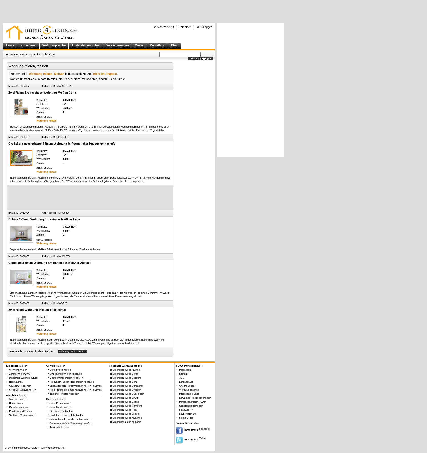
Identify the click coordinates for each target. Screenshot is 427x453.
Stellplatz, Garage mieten (22, 389)
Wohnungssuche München (127, 417)
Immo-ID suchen (200, 59)
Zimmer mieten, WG (20, 373)
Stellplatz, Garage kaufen (22, 415)
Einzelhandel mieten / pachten (66, 373)
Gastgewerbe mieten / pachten (66, 377)
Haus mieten (16, 381)
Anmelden (185, 27)
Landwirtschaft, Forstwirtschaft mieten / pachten (76, 385)
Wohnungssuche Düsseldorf (128, 393)
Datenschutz (186, 381)
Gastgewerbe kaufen (61, 411)
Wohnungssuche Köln (125, 409)
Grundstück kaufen (19, 407)
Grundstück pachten (20, 385)
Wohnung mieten (18, 369)
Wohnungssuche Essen (126, 401)
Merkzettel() (165, 27)
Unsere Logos (187, 385)
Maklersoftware (187, 413)
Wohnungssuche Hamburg (127, 405)
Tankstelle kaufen (59, 427)
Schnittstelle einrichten (191, 405)
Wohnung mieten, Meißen (72, 351)
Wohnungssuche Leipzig (126, 413)
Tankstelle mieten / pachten (64, 393)
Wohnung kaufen (18, 399)
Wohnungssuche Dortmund (128, 385)
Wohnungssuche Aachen (126, 369)
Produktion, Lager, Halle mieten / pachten (72, 381)
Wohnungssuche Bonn (125, 381)
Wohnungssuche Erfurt (125, 397)
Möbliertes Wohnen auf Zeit (23, 377)
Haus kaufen (16, 403)
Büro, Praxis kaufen (60, 403)
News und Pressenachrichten (195, 397)
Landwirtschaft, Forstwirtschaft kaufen (70, 419)
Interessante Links (189, 393)
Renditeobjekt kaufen (20, 411)
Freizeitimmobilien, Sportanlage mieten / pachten (76, 389)
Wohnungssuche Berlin (125, 373)
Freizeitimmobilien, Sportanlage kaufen (70, 423)
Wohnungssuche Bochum (127, 377)
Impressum (185, 369)
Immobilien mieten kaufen (192, 401)
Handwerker (186, 409)
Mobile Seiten (186, 417)
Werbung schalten (189, 389)
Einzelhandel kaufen (60, 407)
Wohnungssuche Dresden (127, 389)
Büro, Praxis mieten (60, 369)
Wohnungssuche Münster (127, 421)
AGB (181, 377)
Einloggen (206, 27)
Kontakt (183, 373)
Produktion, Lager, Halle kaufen (66, 415)
